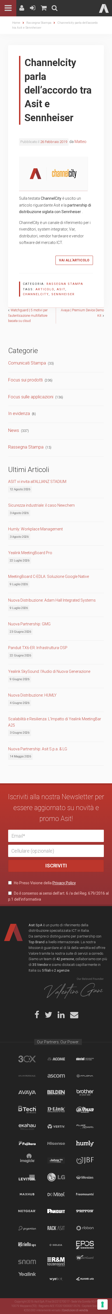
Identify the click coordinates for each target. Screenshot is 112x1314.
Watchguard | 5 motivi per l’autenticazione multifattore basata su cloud (28, 315)
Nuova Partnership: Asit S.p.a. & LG (37, 749)
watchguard (85, 1262)
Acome (56, 1059)
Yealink (27, 1279)
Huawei (85, 1279)
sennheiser (63, 294)
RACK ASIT (56, 1228)
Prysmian (27, 1228)
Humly (85, 1143)
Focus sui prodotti (25, 380)
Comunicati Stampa (27, 363)
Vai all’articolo (74, 260)
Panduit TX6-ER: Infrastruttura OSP (37, 648)
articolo (45, 289)
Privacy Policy (64, 883)
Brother (85, 1093)
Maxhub (27, 1194)
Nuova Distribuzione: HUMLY (32, 695)
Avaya (27, 1093)
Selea (56, 1245)
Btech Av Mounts (27, 1109)
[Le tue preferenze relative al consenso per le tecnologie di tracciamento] (102, 1304)
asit (61, 289)
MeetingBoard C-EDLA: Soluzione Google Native (48, 576)
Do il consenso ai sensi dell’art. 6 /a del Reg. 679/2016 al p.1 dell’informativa (58, 896)
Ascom (56, 1076)
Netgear (27, 1211)
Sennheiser (85, 1245)
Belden (56, 1093)
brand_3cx (27, 1059)
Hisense (56, 1143)
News (13, 430)
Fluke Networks (85, 1126)
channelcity (36, 294)
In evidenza (19, 413)
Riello (27, 1245)
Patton (85, 1211)
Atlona (85, 1076)
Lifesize (85, 1177)
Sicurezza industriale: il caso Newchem (41, 505)
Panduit (56, 1211)
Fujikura (27, 1143)
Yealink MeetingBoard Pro (30, 553)
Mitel (56, 1194)
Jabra (56, 1160)
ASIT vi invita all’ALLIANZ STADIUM (37, 481)
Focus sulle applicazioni (30, 396)
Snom (27, 1262)
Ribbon (85, 1228)
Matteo (80, 141)
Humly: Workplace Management (35, 529)
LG (56, 1177)
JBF (85, 1160)
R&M (56, 1262)
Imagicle (27, 1160)
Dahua (85, 1109)
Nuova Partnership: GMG (29, 624)
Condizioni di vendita (75, 1310)
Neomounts (85, 1194)
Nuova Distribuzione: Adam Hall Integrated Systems (52, 600)
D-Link (56, 1109)
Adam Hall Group (85, 1059)
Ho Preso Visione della (44, 883)
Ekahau (27, 1126)
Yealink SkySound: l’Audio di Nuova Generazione (49, 671)
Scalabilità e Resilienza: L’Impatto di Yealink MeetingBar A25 (54, 722)
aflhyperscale (27, 1076)
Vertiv (56, 1126)
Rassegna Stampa (64, 284)
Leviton (27, 1177)
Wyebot (56, 1279)
